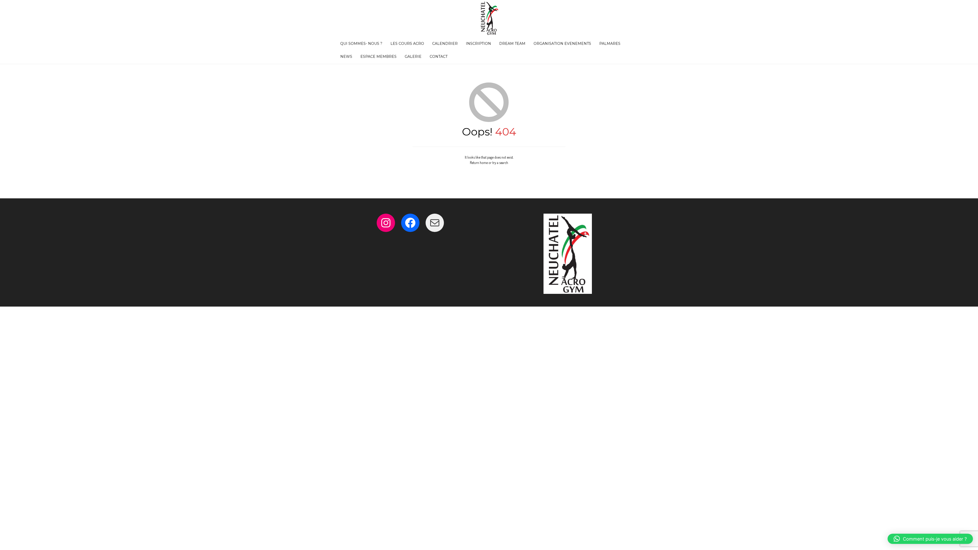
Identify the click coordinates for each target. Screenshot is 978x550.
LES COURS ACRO (407, 43)
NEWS (346, 56)
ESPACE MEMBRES (378, 56)
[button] (930, 539)
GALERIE (413, 56)
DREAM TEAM (512, 43)
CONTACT (438, 56)
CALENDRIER (445, 43)
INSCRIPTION (478, 43)
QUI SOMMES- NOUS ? (361, 43)
